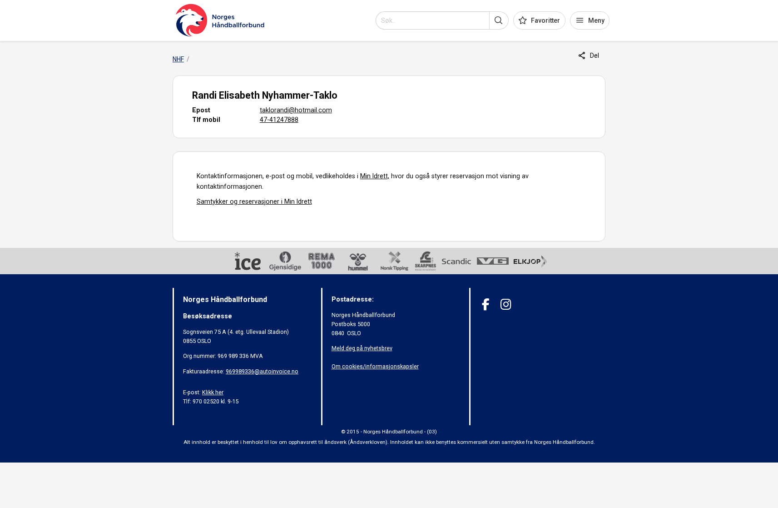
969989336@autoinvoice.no (262, 371)
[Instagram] (505, 304)
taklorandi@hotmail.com (296, 110)
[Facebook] (486, 304)
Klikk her (212, 392)
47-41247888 (279, 119)
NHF (178, 59)
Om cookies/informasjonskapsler (375, 366)
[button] (499, 20)
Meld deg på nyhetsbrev (362, 348)
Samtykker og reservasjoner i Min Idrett (254, 201)
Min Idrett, (374, 176)
